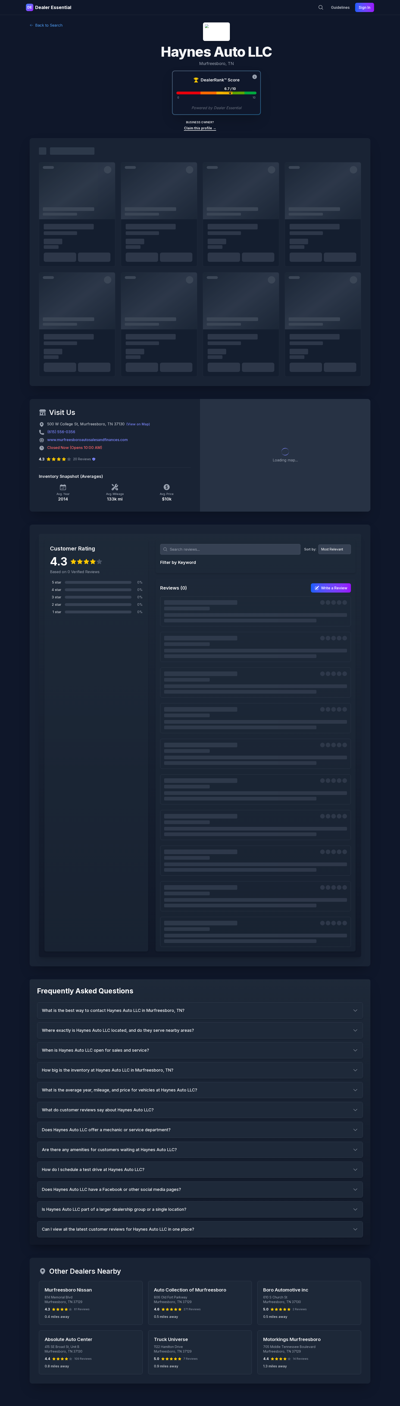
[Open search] (320, 7)
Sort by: (310, 549)
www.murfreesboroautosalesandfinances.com (87, 439)
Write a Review (334, 588)
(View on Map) (138, 424)
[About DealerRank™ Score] (254, 76)
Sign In (364, 7)
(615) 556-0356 (61, 432)
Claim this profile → (200, 128)
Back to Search (48, 25)
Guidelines (340, 7)
